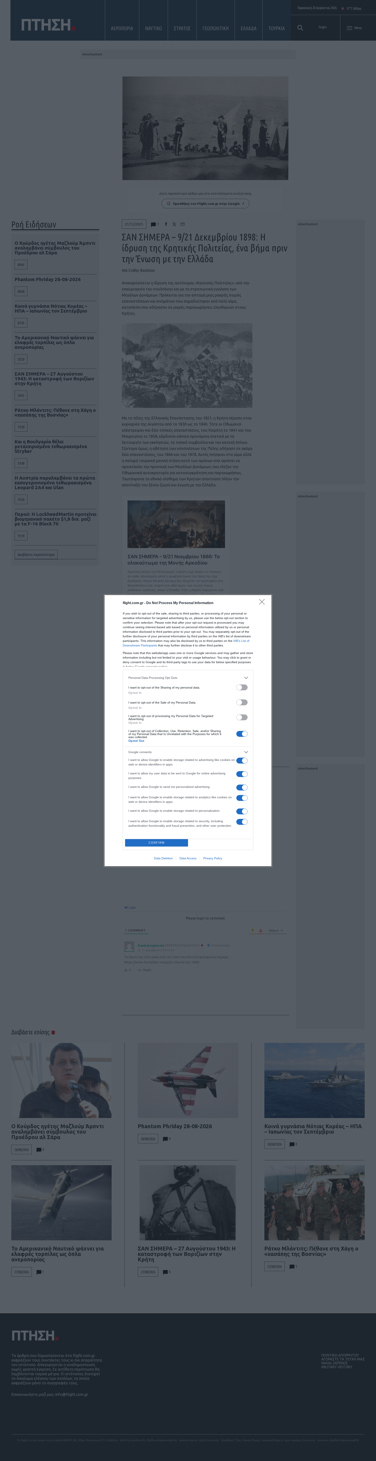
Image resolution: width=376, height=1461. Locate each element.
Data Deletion (163, 858)
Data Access (188, 858)
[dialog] (188, 730)
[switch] (242, 687)
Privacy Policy (212, 858)
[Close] (263, 603)
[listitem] (188, 678)
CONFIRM (157, 842)
